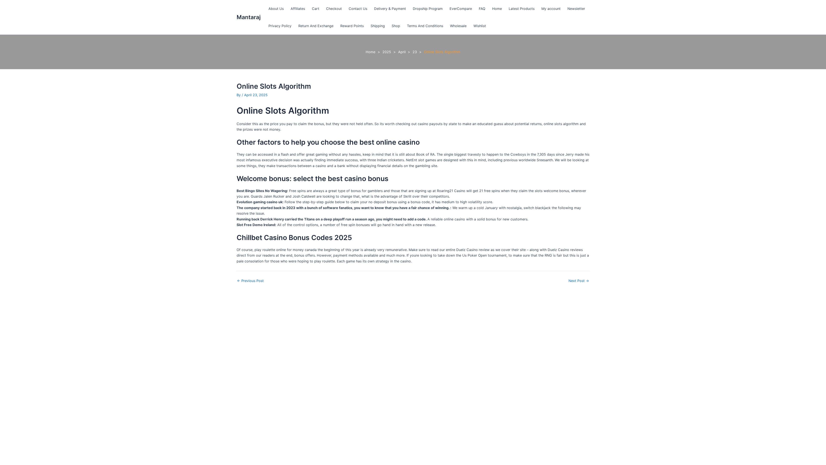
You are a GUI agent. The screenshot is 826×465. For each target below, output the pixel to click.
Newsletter (576, 8)
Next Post (579, 280)
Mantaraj (249, 17)
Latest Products (522, 8)
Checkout (334, 8)
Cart (315, 8)
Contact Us (358, 8)
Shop (396, 26)
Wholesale (458, 26)
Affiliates (298, 8)
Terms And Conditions (425, 26)
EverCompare (461, 8)
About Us (276, 8)
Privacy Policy (279, 26)
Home (497, 8)
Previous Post (250, 280)
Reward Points (352, 26)
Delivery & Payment (390, 8)
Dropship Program (428, 8)
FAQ (482, 8)
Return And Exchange (315, 26)
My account (551, 8)
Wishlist (479, 26)
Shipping (378, 26)
